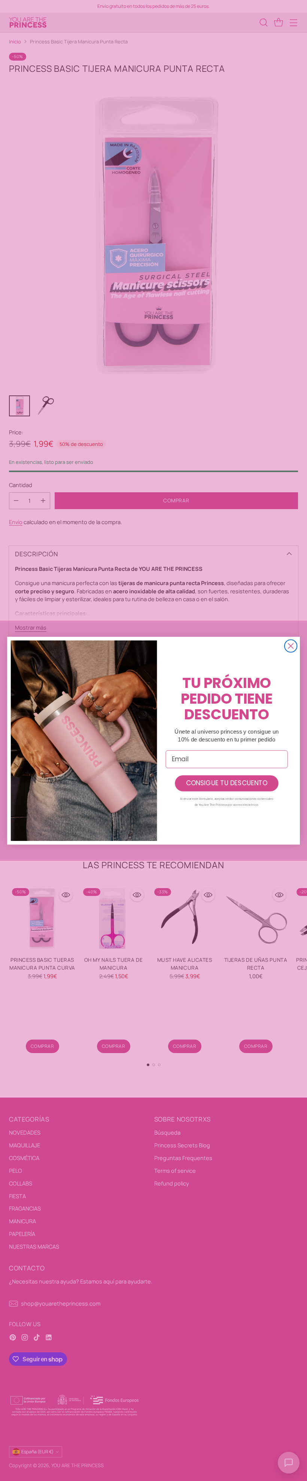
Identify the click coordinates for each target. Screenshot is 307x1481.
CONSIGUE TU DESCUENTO (226, 782)
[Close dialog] (291, 646)
